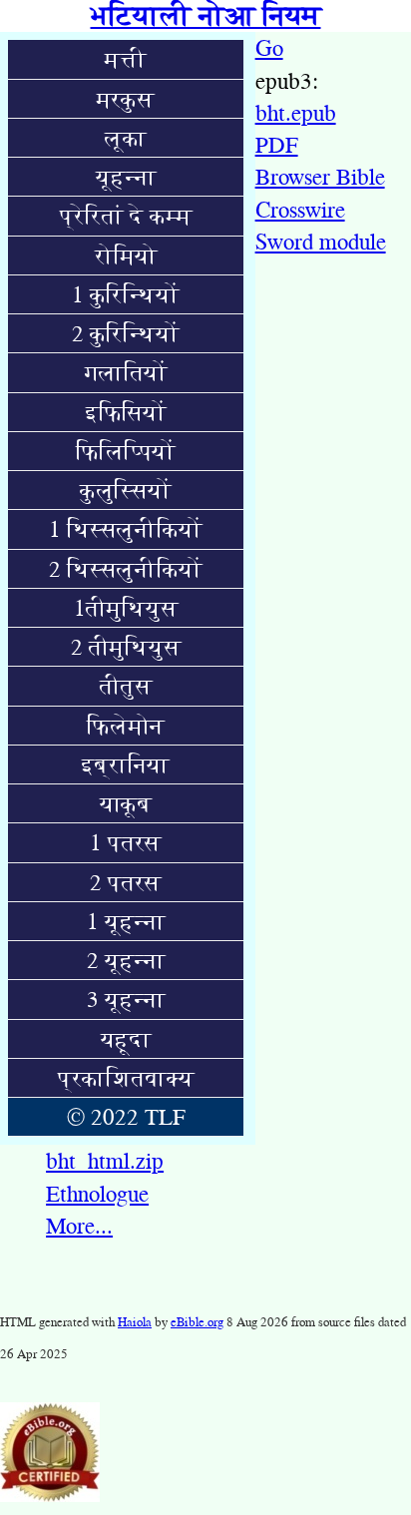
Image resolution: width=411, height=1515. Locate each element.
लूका (126, 138)
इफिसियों (126, 412)
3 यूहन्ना (126, 999)
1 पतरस (126, 842)
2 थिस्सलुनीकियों (126, 569)
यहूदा (126, 1039)
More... (79, 1226)
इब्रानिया (126, 764)
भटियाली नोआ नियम (206, 15)
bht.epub (295, 113)
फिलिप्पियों (126, 451)
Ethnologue (97, 1194)
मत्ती (126, 59)
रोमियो (126, 255)
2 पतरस (126, 882)
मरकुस (126, 99)
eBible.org (197, 1321)
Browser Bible (320, 177)
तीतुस (126, 686)
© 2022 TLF (126, 1117)
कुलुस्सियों (126, 490)
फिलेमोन (126, 726)
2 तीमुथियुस (126, 647)
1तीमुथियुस (126, 608)
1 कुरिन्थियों (126, 294)
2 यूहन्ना (126, 960)
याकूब (126, 803)
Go (269, 48)
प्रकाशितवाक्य (126, 1078)
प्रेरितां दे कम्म (126, 216)
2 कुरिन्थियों (126, 333)
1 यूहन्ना (126, 921)
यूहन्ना (126, 177)
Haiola (135, 1321)
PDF (276, 145)
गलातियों (126, 372)
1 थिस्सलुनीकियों (126, 529)
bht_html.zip (105, 1161)
